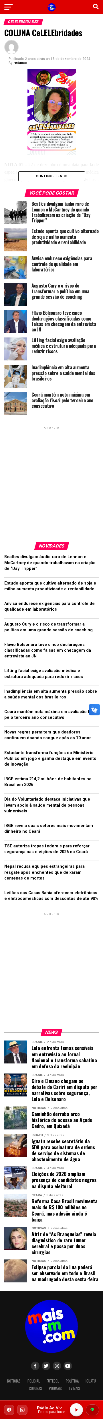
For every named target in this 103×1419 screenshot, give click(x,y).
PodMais (55, 1388)
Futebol (53, 1381)
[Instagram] (22, 1410)
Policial (33, 1381)
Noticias (14, 1381)
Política (72, 1381)
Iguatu (91, 1381)
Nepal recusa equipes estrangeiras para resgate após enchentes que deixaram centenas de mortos (44, 872)
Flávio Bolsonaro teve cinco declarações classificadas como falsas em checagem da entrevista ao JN (47, 650)
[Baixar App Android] (92, 1409)
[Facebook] (9, 1410)
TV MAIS (74, 1388)
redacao (20, 63)
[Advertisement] (51, 482)
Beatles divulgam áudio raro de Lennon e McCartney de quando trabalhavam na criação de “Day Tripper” (50, 562)
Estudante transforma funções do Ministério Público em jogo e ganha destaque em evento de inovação (50, 758)
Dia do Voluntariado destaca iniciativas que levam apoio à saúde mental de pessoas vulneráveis (47, 805)
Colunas (35, 1388)
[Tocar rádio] (76, 1409)
